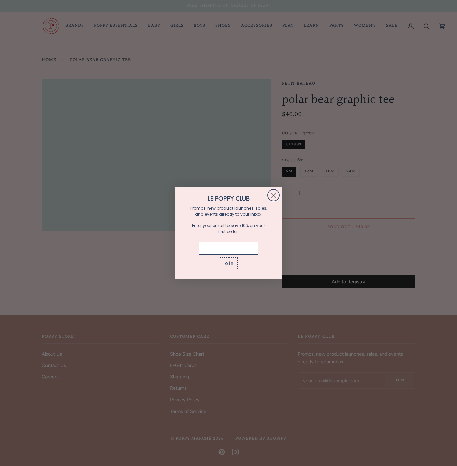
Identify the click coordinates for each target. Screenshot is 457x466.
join (228, 263)
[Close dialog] (273, 195)
